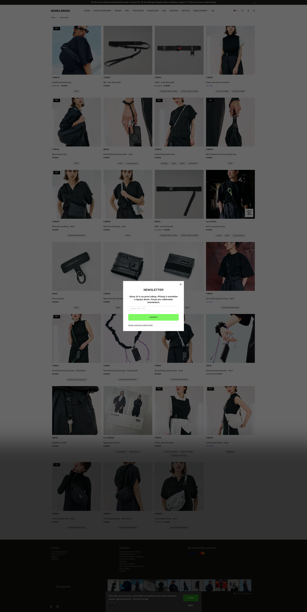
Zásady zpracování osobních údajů (140, 325)
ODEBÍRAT (153, 317)
